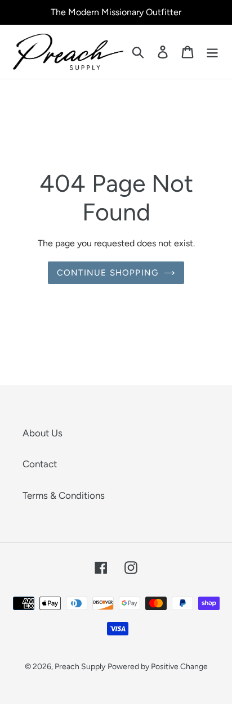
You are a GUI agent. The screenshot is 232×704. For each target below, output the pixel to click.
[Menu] (212, 52)
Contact (40, 464)
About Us (43, 433)
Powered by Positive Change (158, 666)
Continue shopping (107, 273)
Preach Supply (80, 666)
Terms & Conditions (64, 495)
